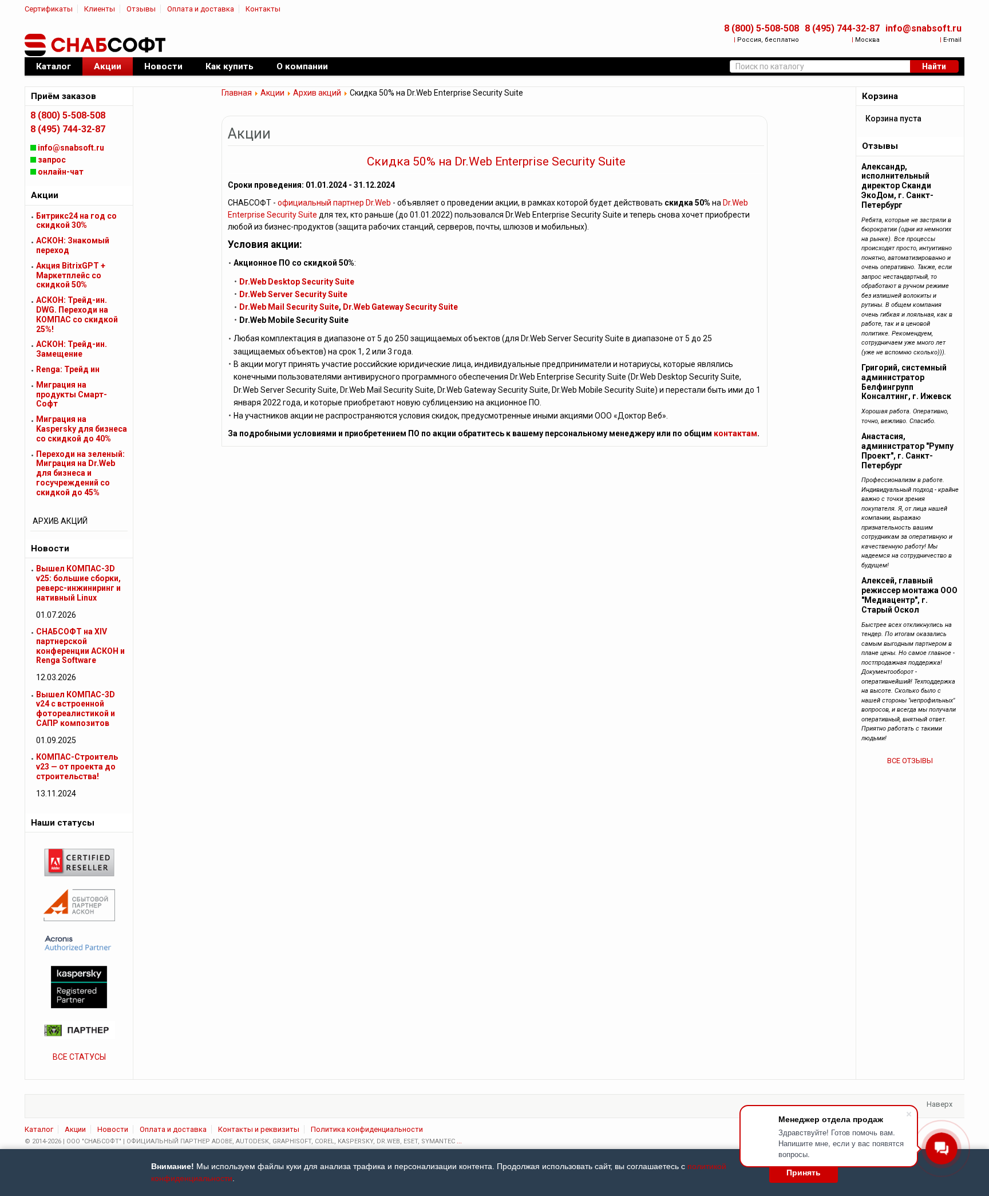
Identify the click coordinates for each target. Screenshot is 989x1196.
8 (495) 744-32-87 (842, 28)
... (459, 1141)
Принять (803, 1172)
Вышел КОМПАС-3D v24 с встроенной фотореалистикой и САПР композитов (75, 709)
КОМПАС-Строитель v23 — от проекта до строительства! (77, 766)
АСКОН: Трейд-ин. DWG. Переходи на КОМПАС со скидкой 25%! (77, 314)
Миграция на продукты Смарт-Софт (71, 394)
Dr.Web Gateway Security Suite (400, 306)
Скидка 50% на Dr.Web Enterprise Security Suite (496, 161)
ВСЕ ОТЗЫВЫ (910, 760)
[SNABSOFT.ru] (96, 45)
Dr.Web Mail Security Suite (289, 306)
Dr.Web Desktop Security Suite (296, 281)
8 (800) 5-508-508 (761, 28)
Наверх (939, 1104)
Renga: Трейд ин (68, 369)
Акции (272, 92)
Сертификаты (49, 9)
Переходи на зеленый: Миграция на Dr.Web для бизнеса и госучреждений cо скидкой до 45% (80, 473)
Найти (934, 66)
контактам (735, 433)
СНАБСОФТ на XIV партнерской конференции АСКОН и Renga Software (80, 646)
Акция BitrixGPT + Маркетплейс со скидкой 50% (70, 275)
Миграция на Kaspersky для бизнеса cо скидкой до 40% (81, 429)
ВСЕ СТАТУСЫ (79, 1056)
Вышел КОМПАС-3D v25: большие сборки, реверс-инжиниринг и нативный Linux (78, 583)
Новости (112, 1129)
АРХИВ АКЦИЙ (60, 521)
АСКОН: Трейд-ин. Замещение (71, 349)
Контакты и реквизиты (258, 1129)
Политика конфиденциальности (367, 1129)
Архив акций (317, 92)
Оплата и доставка (200, 9)
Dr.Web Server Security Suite (293, 294)
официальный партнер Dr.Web (334, 202)
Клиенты (99, 9)
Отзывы (141, 9)
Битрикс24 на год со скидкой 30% (76, 220)
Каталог (39, 1129)
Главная (236, 92)
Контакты (263, 9)
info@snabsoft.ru (923, 28)
